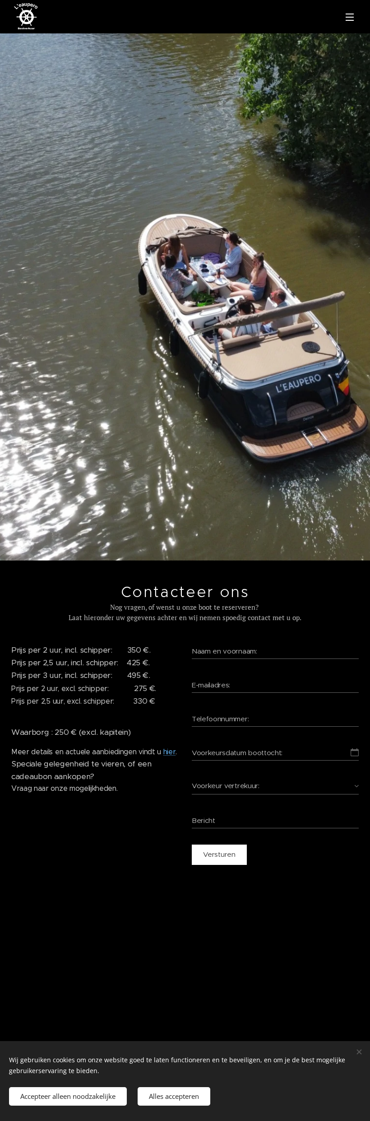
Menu (350, 17)
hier (169, 751)
